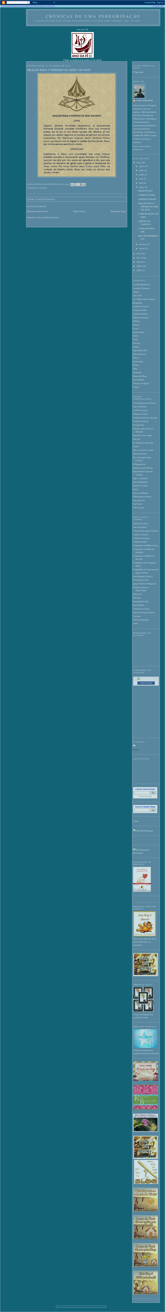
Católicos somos (140, 410)
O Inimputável (139, 464)
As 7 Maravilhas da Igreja (144, 299)
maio (141, 178)
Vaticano (137, 616)
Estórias (136, 321)
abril (141, 182)
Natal (135, 339)
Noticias (136, 343)
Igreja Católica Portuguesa (144, 583)
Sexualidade (138, 379)
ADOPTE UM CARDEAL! (144, 223)
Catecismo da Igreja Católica (145, 530)
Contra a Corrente (141, 421)
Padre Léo (137, 594)
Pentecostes (138, 361)
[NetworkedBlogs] (146, 678)
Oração (43, 188)
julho (141, 170)
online (136, 821)
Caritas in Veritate (141, 306)
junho (142, 174)
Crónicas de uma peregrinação (93, 16)
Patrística (137, 597)
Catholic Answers (140, 534)
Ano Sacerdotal (139, 527)
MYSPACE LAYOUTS (46, 6)
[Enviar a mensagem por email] (72, 184)
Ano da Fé (137, 295)
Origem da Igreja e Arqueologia (141, 589)
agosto (142, 166)
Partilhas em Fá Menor (143, 467)
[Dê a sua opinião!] (75, 184)
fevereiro (143, 244)
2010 (138, 261)
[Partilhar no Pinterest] (84, 184)
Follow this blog (146, 683)
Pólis (135, 368)
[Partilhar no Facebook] (81, 184)
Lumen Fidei (138, 332)
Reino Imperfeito (140, 481)
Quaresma (137, 372)
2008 (138, 270)
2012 (138, 253)
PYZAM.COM (158, 6)
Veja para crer (139, 500)
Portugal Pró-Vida (141, 601)
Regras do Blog (140, 376)
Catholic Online (140, 541)
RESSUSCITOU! (145, 190)
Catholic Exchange (141, 538)
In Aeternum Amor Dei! (143, 442)
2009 (138, 266)
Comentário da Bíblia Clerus (145, 545)
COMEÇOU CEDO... (147, 194)
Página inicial (79, 211)
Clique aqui (138, 72)
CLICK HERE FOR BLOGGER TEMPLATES (17, 6)
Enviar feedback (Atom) (48, 217)
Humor (136, 324)
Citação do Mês (140, 310)
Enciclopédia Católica (143, 576)
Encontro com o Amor (142, 435)
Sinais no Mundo (140, 492)
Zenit (135, 623)
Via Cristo (137, 503)
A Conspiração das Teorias (144, 402)
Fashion (136, 750)
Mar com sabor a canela (143, 449)
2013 (138, 162)
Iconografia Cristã (141, 579)
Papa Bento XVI (140, 350)
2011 (138, 257)
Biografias (137, 302)
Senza (135, 489)
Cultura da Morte (140, 313)
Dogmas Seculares (141, 317)
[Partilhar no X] (78, 184)
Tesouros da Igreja (141, 383)
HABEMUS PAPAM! (147, 199)
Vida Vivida (138, 507)
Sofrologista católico (142, 496)
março (142, 187)
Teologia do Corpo (141, 608)
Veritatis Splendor (141, 619)
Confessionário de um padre (145, 417)
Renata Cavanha (140, 485)
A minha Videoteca (141, 288)
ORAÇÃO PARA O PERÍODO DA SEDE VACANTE (59, 70)
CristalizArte (138, 424)
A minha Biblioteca (141, 284)
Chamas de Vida (140, 413)
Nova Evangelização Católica (142, 459)
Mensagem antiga (118, 211)
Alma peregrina (144, 100)
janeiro (142, 248)
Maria (135, 335)
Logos (136, 328)
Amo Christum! (139, 406)
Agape (136, 291)
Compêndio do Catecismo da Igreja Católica (145, 571)
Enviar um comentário (36, 206)
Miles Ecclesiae (140, 453)
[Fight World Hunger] (143, 830)
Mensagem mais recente (37, 211)
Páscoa (136, 357)
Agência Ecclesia (140, 523)
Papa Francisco (139, 354)
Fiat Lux (137, 439)
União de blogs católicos (144, 612)
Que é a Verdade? (140, 478)
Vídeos (136, 387)
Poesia (136, 364)
